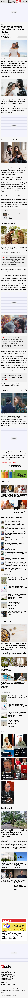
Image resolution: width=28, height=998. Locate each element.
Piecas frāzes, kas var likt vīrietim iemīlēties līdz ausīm (20, 495)
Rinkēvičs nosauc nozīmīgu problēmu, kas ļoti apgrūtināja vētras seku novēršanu (17, 596)
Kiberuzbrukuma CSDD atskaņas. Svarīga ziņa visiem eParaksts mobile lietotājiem (15, 217)
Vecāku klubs (12, 24)
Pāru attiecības (11, 462)
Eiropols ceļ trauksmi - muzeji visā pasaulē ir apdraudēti (17, 578)
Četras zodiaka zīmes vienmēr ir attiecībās (7, 510)
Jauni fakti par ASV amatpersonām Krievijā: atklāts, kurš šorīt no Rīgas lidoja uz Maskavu (20, 864)
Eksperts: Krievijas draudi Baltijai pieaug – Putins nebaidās (14, 544)
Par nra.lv (2, 988)
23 (21, 544)
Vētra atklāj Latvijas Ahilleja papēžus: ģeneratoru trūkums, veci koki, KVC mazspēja (14, 833)
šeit (7, 379)
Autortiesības (11, 990)
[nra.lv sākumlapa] (4, 1)
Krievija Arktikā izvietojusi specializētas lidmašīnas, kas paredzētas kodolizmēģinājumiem (15, 523)
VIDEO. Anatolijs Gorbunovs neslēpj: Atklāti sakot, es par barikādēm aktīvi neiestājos (16, 533)
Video (4, 731)
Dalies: (8, 465)
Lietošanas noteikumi (5, 990)
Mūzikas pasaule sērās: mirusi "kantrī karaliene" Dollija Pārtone (17, 613)
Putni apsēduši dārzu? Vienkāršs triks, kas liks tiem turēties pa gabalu (6, 668)
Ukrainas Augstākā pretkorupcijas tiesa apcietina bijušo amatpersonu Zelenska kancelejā (15, 605)
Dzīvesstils (5, 24)
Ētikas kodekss (17, 990)
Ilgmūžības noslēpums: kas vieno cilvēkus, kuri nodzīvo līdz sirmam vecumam (7, 685)
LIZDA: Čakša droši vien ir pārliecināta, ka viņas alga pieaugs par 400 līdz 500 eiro (16, 539)
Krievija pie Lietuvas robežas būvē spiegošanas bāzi (15, 548)
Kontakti (2, 992)
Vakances (23, 990)
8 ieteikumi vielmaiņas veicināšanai (15, 528)
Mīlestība (4, 462)
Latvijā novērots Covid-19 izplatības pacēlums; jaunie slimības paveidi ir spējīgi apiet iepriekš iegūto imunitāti (16, 564)
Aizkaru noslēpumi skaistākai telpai (19, 667)
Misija (10, 988)
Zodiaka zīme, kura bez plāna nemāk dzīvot (19, 684)
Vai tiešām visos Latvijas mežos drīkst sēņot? (14, 559)
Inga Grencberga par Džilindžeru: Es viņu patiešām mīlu (20, 511)
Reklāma (6, 988)
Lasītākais (6, 574)
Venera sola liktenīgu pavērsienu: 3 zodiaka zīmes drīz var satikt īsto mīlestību (7, 496)
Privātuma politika (15, 988)
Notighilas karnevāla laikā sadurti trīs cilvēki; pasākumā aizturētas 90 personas (16, 554)
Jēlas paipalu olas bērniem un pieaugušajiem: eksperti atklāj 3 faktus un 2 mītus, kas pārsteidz (14, 646)
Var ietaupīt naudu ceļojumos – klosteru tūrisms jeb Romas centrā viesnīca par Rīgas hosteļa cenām (15, 570)
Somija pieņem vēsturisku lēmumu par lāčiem (15, 214)
